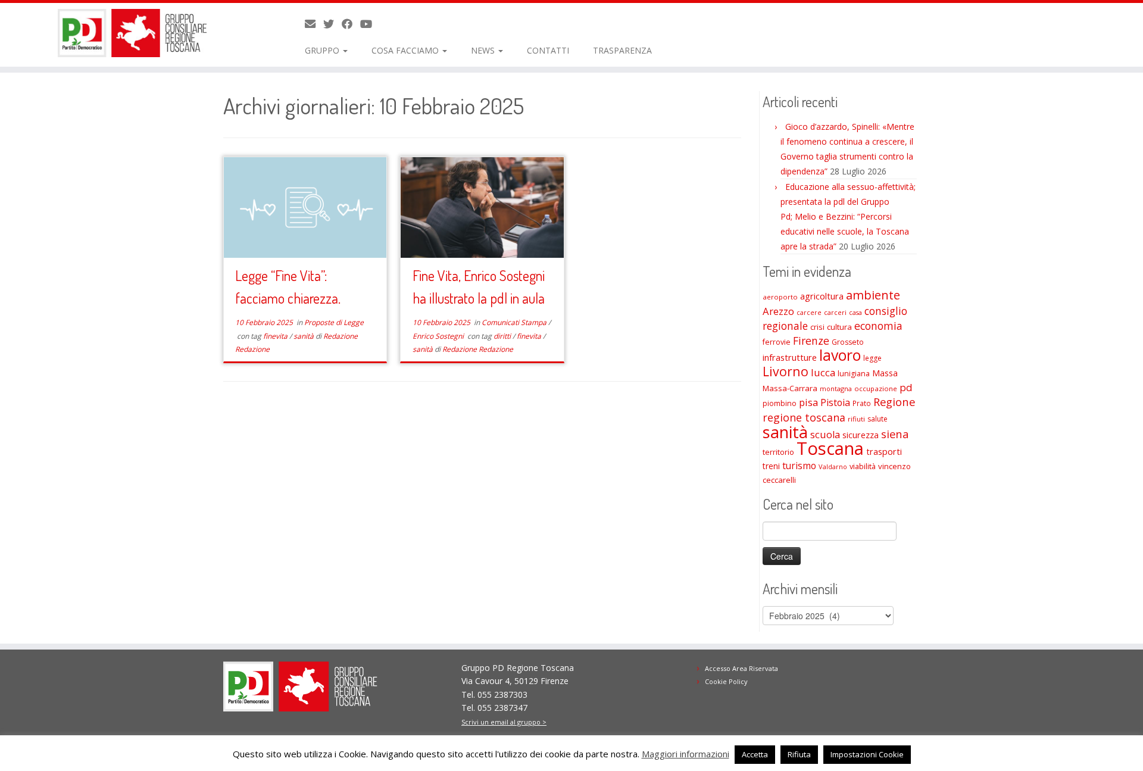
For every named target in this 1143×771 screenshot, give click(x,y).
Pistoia (835, 402)
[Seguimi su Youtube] (370, 24)
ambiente (873, 295)
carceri (835, 312)
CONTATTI (548, 50)
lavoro (840, 355)
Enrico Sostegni (439, 336)
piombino (780, 403)
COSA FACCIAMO (406, 50)
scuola (825, 434)
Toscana (830, 448)
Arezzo (778, 311)
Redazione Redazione (477, 349)
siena (894, 433)
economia (878, 326)
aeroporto (780, 296)
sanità (304, 336)
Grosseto (848, 342)
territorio (778, 452)
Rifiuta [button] (799, 754)
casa (855, 312)
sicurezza (860, 435)
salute (877, 419)
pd (906, 387)
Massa (885, 373)
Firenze (811, 340)
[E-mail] (314, 24)
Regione (894, 401)
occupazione (875, 388)
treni (771, 466)
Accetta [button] (755, 754)
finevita (276, 336)
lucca (823, 372)
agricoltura (822, 296)
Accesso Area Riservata (741, 668)
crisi (817, 326)
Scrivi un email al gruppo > (503, 721)
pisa (808, 402)
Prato (861, 403)
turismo (799, 465)
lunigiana (854, 374)
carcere (809, 312)
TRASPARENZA (622, 50)
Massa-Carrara (790, 388)
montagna (836, 388)
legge (872, 358)
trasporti (884, 451)
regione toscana (804, 417)
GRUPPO (323, 50)
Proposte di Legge (334, 322)
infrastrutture (790, 357)
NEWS (484, 50)
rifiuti (856, 418)
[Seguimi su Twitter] (332, 24)
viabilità (863, 466)
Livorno (785, 371)
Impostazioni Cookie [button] (867, 754)
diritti (503, 336)
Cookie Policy (726, 681)
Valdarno (833, 466)
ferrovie (777, 342)
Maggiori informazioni (685, 754)
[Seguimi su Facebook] (351, 24)
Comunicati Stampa (515, 322)
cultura (839, 326)
